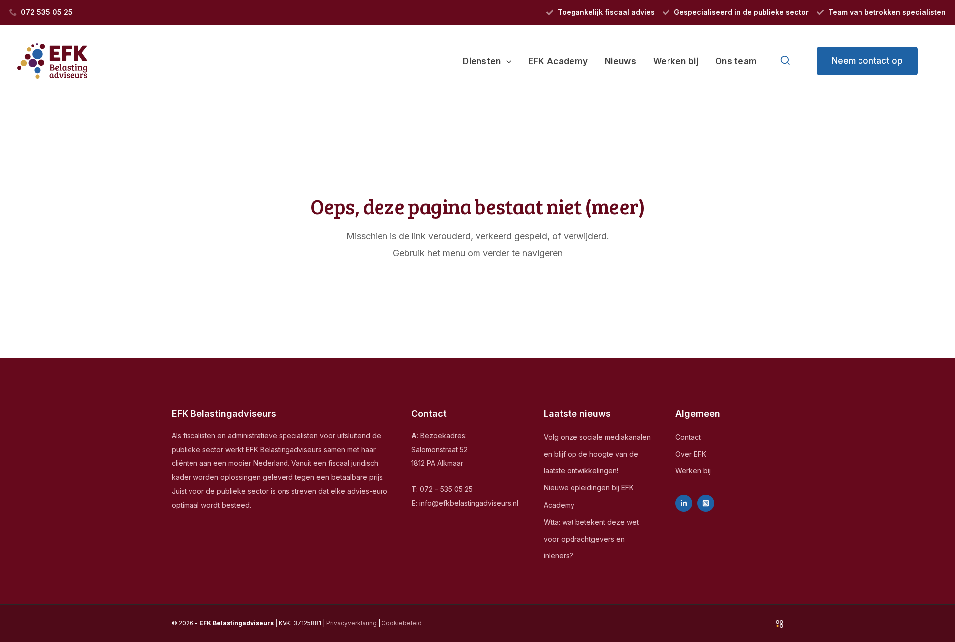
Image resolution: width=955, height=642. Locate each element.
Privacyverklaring (351, 623)
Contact (688, 437)
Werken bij (693, 470)
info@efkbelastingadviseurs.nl (468, 503)
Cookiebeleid (402, 623)
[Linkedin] (683, 503)
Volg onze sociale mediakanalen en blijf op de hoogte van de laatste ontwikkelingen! (597, 454)
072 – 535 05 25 (446, 489)
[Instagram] (705, 503)
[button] (506, 61)
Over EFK (690, 454)
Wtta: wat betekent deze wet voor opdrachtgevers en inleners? (591, 539)
